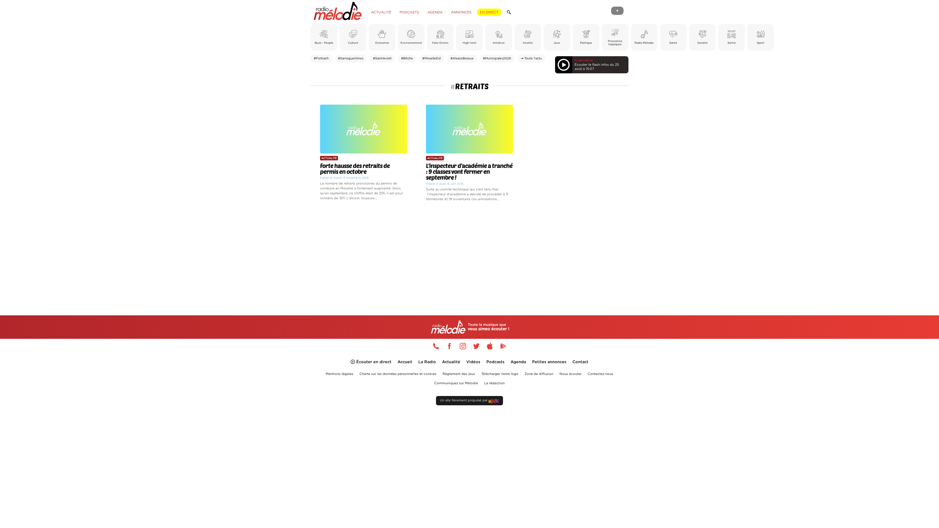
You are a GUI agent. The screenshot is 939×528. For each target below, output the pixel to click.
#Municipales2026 (497, 58)
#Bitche (407, 58)
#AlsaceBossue (462, 58)
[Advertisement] (469, 253)
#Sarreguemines (350, 58)
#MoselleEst (431, 58)
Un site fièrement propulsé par (464, 400)
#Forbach (321, 58)
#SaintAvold (382, 58)
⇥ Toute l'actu (531, 58)
